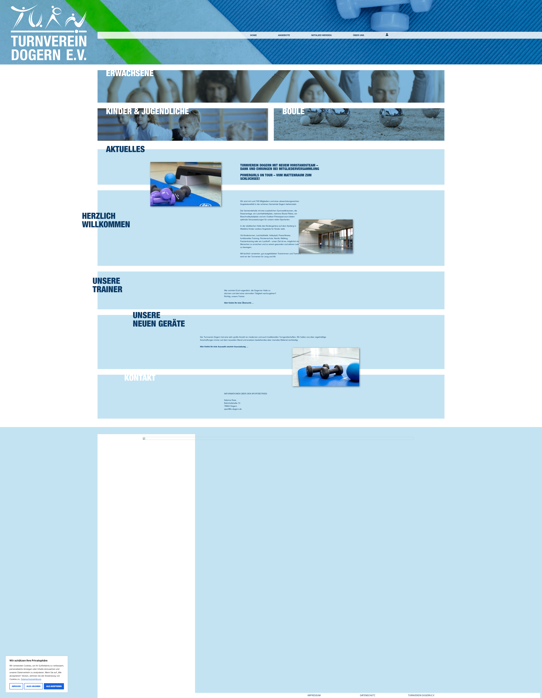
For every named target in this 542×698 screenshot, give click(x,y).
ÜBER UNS (358, 35)
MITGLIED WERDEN (321, 35)
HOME (253, 35)
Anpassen (16, 686)
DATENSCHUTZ (367, 695)
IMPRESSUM (314, 695)
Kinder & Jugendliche (147, 111)
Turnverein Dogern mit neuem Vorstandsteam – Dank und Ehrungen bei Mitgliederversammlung (279, 167)
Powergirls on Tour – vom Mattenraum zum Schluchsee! (276, 177)
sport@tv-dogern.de (233, 409)
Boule (293, 111)
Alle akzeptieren (54, 686)
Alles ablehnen (33, 686)
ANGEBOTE (284, 35)
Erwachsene (130, 73)
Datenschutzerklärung (31, 679)
